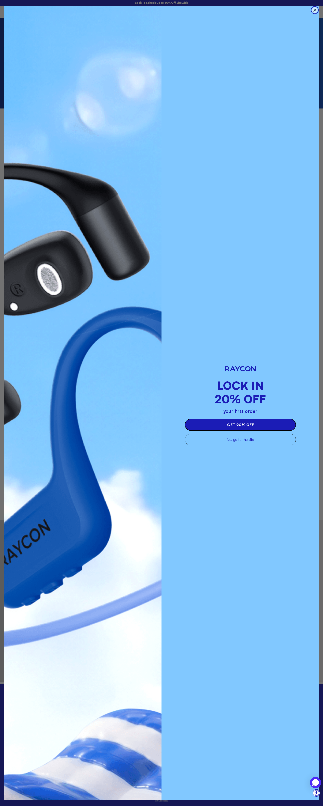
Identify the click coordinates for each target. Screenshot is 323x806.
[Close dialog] (315, 10)
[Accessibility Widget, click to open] (316, 793)
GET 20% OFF (240, 424)
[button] (315, 782)
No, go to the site (240, 439)
